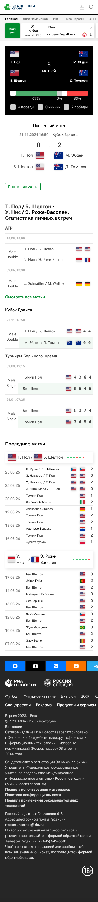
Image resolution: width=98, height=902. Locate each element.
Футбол (11, 696)
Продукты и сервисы (76, 705)
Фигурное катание (40, 696)
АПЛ (92, 19)
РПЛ (56, 19)
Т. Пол (15, 62)
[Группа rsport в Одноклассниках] (76, 666)
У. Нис (13, 212)
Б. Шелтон (18, 81)
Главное (11, 19)
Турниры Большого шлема (31, 356)
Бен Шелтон (33, 389)
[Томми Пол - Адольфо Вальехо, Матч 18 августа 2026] (71, 457)
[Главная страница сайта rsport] (31, 7)
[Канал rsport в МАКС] (15, 666)
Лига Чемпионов (35, 19)
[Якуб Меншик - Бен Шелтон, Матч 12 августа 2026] (80, 559)
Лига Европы (74, 19)
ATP (9, 228)
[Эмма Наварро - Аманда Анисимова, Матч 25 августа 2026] (80, 457)
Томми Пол (32, 377)
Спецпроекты (18, 705)
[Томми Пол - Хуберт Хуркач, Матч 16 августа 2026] (68, 457)
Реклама (44, 705)
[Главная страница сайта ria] (6, 7)
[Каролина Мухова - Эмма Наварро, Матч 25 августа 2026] (83, 457)
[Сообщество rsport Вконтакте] (56, 666)
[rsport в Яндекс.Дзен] (35, 666)
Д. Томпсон (79, 81)
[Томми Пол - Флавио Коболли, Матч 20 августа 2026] (77, 457)
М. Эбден (80, 62)
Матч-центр (13, 30)
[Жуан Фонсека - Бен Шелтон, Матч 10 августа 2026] (77, 559)
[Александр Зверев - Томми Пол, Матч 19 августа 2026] (74, 457)
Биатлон (68, 696)
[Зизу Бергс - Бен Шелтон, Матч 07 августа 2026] (73, 559)
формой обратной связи (69, 836)
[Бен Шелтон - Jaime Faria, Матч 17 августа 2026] (89, 559)
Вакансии (13, 726)
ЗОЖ (85, 696)
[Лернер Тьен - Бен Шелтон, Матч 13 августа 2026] (83, 559)
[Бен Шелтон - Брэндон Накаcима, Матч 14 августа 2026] (86, 559)
